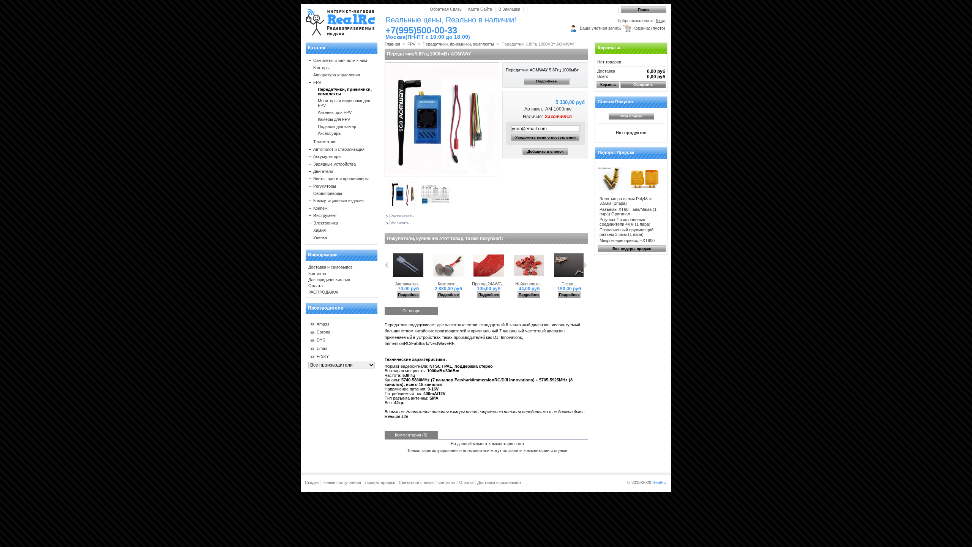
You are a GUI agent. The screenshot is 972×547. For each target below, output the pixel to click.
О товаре (411, 310)
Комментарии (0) (411, 435)
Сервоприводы (327, 193)
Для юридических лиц (329, 279)
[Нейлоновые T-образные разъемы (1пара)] (529, 279)
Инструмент (325, 215)
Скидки (312, 482)
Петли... (569, 283)
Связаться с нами (416, 482)
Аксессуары (329, 133)
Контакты (317, 273)
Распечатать (401, 216)
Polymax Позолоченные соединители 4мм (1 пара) (625, 221)
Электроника (325, 223)
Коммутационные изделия (338, 200)
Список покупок (616, 101)
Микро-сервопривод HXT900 (627, 240)
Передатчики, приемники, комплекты (458, 44)
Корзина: (641, 28)
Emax (322, 348)
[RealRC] (340, 22)
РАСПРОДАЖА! (323, 292)
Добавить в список (545, 151)
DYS (321, 340)
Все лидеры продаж (631, 249)
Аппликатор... (408, 283)
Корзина (607, 48)
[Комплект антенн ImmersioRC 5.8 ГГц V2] (448, 279)
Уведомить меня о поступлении (545, 137)
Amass (323, 324)
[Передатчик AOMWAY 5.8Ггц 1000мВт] (403, 208)
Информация (323, 255)
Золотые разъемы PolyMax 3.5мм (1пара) (626, 201)
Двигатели (323, 171)
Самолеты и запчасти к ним (340, 60)
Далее (585, 265)
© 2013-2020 (646, 482)
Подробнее (546, 81)
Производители (325, 308)
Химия (319, 230)
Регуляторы (324, 186)
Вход (660, 20)
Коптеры (321, 67)
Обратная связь (446, 9)
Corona (323, 332)
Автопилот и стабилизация (338, 149)
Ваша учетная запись (601, 28)
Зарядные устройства (334, 164)
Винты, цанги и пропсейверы (341, 178)
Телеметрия (324, 141)
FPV (317, 82)
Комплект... (448, 283)
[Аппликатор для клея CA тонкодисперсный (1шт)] (408, 279)
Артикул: (533, 109)
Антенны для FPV (335, 112)
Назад (386, 265)
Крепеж (320, 208)
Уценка (320, 237)
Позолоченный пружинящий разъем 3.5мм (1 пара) (626, 232)
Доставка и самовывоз (330, 267)
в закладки (509, 9)
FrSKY (323, 356)
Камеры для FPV (334, 119)
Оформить (643, 84)
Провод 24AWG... (488, 283)
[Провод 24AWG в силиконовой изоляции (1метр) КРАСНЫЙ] (488, 279)
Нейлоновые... (529, 283)
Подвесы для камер (337, 126)
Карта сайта (480, 9)
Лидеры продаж (616, 152)
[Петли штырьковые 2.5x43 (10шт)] (569, 279)
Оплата (315, 285)
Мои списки (631, 116)
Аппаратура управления (336, 75)
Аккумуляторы (327, 156)
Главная (392, 44)
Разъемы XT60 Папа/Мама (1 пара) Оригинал (628, 211)
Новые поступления (341, 482)
